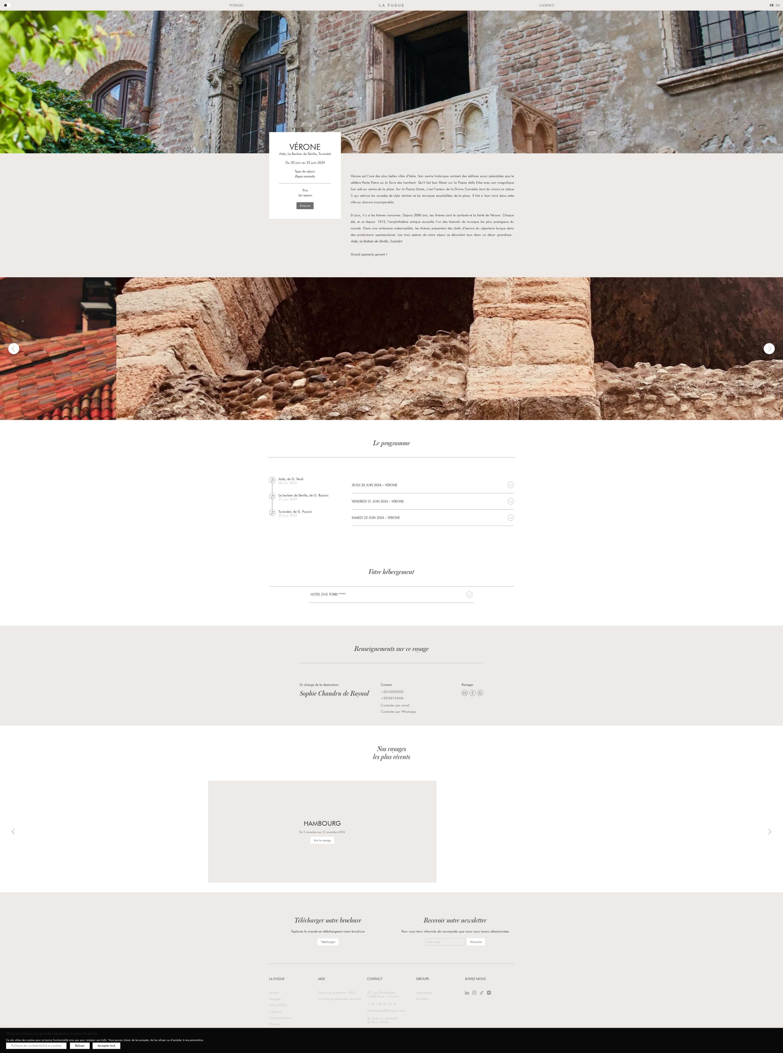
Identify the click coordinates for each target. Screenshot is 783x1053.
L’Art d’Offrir (278, 1005)
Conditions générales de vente (339, 999)
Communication (280, 1018)
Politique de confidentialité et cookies (36, 1045)
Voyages (236, 5)
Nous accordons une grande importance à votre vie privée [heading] (51, 1033)
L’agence (546, 5)
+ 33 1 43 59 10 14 (381, 1004)
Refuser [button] (80, 1045)
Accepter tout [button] (106, 1045)
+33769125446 (392, 698)
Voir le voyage (163, 840)
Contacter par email (395, 705)
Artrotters (422, 999)
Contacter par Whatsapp (398, 712)
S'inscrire (305, 206)
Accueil (274, 992)
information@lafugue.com (386, 1010)
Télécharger (328, 942)
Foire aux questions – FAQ (337, 992)
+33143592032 (392, 692)
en (778, 5)
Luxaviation (424, 992)
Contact (274, 1024)
